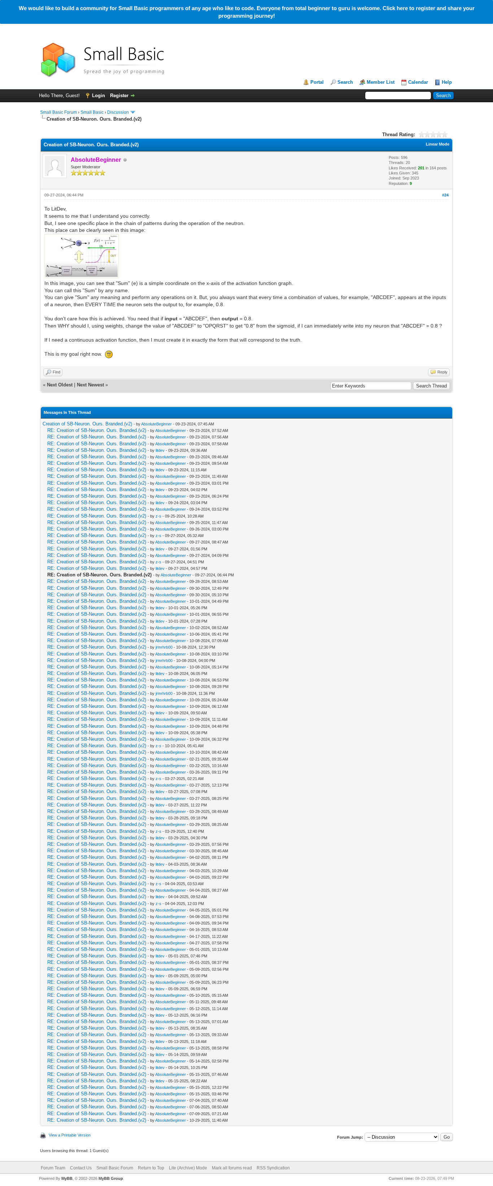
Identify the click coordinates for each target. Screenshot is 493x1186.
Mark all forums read (232, 1167)
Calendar (418, 82)
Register (119, 95)
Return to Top (151, 1167)
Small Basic (92, 112)
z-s (158, 516)
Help (447, 82)
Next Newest (90, 385)
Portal (317, 82)
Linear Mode (437, 144)
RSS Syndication (273, 1167)
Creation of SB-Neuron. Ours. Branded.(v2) (87, 424)
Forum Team (53, 1167)
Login (98, 95)
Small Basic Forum (58, 112)
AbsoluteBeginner (156, 424)
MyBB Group (111, 1178)
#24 (445, 195)
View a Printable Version (70, 1135)
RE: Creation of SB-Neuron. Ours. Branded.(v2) (96, 430)
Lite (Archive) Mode (188, 1167)
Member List (380, 82)
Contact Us (81, 1167)
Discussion (118, 112)
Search (345, 82)
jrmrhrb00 (164, 647)
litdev (160, 450)
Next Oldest (60, 385)
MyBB (67, 1178)
